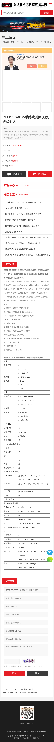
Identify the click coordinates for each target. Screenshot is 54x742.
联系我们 (16, 174)
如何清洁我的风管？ (13, 231)
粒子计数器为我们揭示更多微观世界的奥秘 (23, 214)
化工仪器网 (25, 738)
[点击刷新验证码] (28, 661)
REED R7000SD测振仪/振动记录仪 (23, 693)
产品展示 (20, 42)
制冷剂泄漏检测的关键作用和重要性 (20, 220)
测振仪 (39, 42)
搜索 (47, 13)
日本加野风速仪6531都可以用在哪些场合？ (23, 202)
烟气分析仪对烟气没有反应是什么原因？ (22, 226)
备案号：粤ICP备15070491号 (19, 736)
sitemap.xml (39, 736)
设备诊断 (30, 42)
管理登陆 (36, 738)
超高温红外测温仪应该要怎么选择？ (20, 249)
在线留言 (42, 174)
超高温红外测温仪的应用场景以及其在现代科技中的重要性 (28, 255)
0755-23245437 (50, 552)
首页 (13, 42)
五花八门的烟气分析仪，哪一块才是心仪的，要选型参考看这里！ (28, 237)
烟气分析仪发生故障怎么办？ (17, 208)
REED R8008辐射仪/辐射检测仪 (22, 689)
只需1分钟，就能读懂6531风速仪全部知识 (22, 243)
